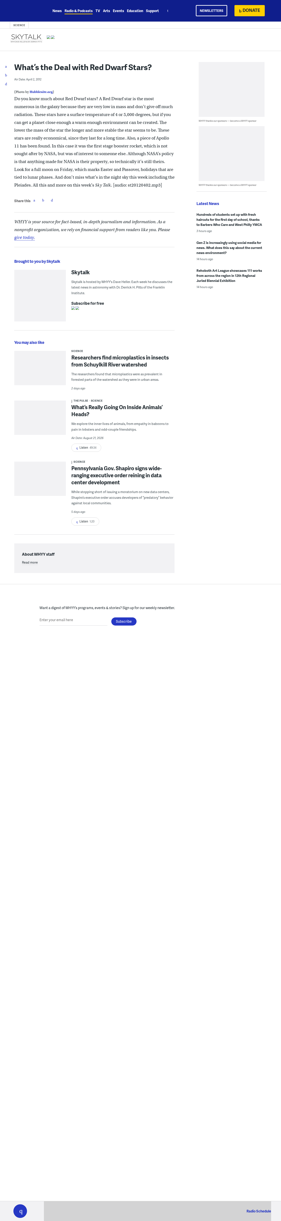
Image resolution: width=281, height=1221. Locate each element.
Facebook (34, 200)
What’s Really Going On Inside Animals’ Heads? (117, 410)
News (57, 10)
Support (152, 10)
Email (51, 200)
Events (118, 10)
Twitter (43, 200)
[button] (20, 1211)
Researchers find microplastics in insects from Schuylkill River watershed (120, 361)
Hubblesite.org (41, 92)
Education (135, 10)
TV (97, 10)
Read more (30, 562)
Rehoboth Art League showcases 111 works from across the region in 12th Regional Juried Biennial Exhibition (229, 275)
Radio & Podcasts (79, 10)
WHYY (26, 10)
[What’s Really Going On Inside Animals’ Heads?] (40, 421)
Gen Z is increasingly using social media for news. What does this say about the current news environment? (229, 247)
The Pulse (81, 401)
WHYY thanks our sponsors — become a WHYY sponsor (227, 120)
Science (19, 25)
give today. (24, 237)
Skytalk (80, 272)
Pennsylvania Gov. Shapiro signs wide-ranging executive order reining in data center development (116, 475)
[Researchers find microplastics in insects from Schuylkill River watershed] (40, 371)
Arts (106, 10)
